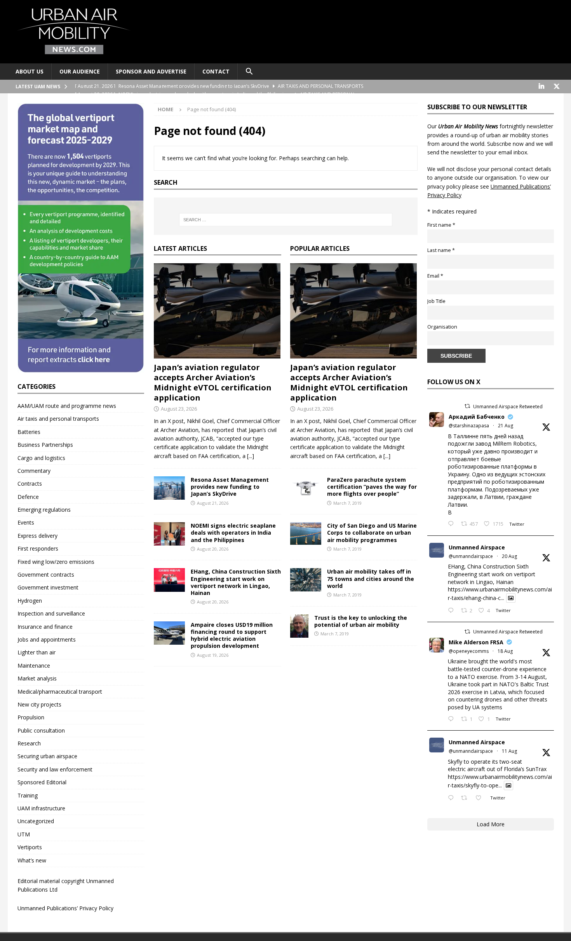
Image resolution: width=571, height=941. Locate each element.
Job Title (436, 301)
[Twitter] (557, 86)
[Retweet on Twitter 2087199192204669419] (466, 798)
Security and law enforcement (54, 769)
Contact (216, 71)
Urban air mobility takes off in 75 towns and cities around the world (370, 578)
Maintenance (33, 665)
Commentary (33, 470)
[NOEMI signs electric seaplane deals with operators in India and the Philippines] (169, 534)
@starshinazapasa (469, 425)
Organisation (442, 327)
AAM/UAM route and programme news (66, 405)
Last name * (441, 250)
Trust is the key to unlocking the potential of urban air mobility (360, 621)
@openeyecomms (469, 651)
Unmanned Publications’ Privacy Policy (65, 908)
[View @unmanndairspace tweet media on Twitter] (510, 598)
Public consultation (41, 730)
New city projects (39, 704)
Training (27, 795)
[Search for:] (285, 219)
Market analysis (37, 678)
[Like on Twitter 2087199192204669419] (481, 798)
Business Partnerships (45, 444)
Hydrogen (29, 600)
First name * (441, 225)
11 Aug (509, 751)
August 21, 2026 (212, 503)
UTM (23, 834)
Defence (28, 496)
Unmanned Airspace (477, 547)
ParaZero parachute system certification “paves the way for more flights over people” (372, 486)
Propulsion (30, 717)
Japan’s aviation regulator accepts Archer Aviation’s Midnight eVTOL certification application (213, 382)
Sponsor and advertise (151, 71)
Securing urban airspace (47, 756)
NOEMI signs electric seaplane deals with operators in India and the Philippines (233, 532)
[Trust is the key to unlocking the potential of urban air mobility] (299, 626)
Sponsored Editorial (41, 782)
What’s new (31, 860)
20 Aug (509, 556)
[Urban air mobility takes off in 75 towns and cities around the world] (305, 579)
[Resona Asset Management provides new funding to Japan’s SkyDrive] (169, 488)
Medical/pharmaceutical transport (59, 691)
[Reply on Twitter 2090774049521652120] (452, 524)
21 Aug (505, 425)
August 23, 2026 (179, 408)
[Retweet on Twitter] (467, 406)
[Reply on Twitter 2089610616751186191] (452, 719)
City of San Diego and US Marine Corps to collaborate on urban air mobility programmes (372, 532)
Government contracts (45, 574)
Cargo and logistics (41, 458)
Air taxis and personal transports (58, 418)
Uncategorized (35, 821)
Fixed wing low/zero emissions (55, 561)
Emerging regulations (44, 509)
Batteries (28, 432)
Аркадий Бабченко (477, 416)
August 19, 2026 (212, 655)
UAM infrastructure (41, 808)
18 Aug (505, 651)
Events (25, 522)
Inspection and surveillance (51, 613)
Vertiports (29, 847)
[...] (250, 456)
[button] (249, 71)
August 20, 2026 (212, 549)
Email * (435, 276)
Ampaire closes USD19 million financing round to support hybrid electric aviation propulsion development (232, 635)
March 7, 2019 (347, 503)
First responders (37, 548)
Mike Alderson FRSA (476, 642)
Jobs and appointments (46, 639)
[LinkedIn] (541, 86)
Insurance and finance (45, 626)
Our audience (79, 71)
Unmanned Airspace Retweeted (508, 406)
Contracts (29, 483)
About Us (30, 71)
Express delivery (37, 535)
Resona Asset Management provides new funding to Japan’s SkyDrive (230, 486)
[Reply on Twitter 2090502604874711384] (452, 611)
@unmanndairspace (471, 556)
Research (29, 743)
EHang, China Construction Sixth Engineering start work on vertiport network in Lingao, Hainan (236, 582)
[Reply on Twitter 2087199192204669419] (452, 798)
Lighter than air (36, 652)
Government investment (47, 587)
